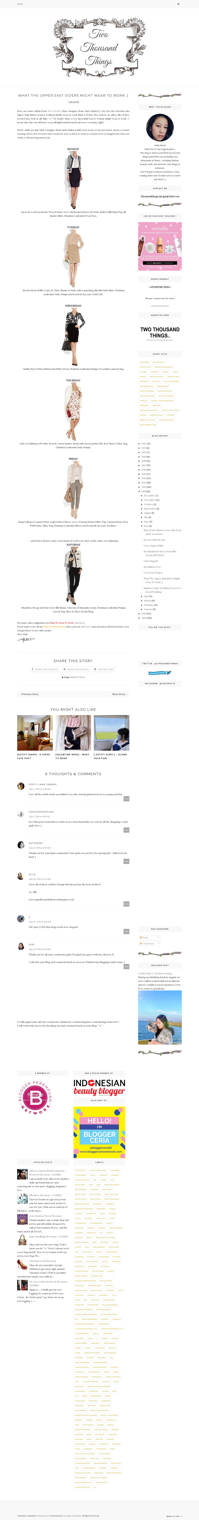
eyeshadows (104, 1257)
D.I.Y (101, 1233)
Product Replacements (149, 410)
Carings (112, 1209)
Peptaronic (79, 1405)
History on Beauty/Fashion (86, 1314)
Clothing (143, 372)
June (146, 521)
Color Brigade (151, 561)
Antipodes (115, 1175)
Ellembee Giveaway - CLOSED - (46, 1195)
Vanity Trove (116, 1463)
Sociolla (92, 1444)
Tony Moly (107, 1458)
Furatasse (110, 1290)
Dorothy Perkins (82, 1242)
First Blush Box (106, 1281)
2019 (143, 456)
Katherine (36, 843)
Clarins (112, 1218)
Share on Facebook (46, 669)
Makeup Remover (100, 1367)
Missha (116, 1372)
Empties (165, 372)
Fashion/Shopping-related (85, 1281)
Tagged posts (101, 1449)
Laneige (88, 1348)
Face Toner (92, 1266)
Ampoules (103, 1175)
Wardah (114, 1468)
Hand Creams (93, 1305)
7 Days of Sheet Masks (97, 1170)
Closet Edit (79, 1228)
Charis (102, 1213)
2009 (144, 618)
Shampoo (115, 1430)
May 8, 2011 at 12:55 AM (40, 848)
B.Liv (112, 1180)
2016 (143, 469)
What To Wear (77, 677)
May (146, 526)
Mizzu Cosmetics (81, 1377)
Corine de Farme (115, 1228)
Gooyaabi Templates (72, 1515)
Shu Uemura (100, 1434)
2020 (143, 452)
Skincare (170, 415)
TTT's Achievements (82, 1463)
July (146, 517)
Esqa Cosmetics (99, 1247)
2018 (143, 461)
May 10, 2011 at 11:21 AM (40, 879)
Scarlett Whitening (83, 1430)
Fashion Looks (96, 1276)
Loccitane (79, 1357)
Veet (77, 1468)
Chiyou (78, 1218)
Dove (94, 1242)
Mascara (114, 1367)
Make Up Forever (82, 1367)
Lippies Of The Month (92, 1353)
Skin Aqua (113, 1434)
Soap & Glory (80, 1444)
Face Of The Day (92, 1261)
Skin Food (79, 1439)
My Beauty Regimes (166, 396)
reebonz (78, 1420)
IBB (76, 1319)
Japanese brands (146, 386)
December (149, 495)
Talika (112, 1449)
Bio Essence (97, 1204)
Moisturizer (97, 1377)
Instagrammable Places (84, 1324)
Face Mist (78, 1261)
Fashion (143, 376)
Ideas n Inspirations (89, 1319)
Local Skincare (110, 1353)
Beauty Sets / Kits (111, 1194)
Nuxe (114, 1391)
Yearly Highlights (82, 1487)
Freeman (109, 1285)
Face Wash (105, 1266)
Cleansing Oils (80, 1223)
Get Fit (120, 1290)
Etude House (87, 1252)
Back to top (173, 1516)
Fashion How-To (81, 1276)
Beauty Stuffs (145, 367)
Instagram (116, 1319)
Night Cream (80, 1391)
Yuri (32, 944)
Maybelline (79, 1372)
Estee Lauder (114, 1247)
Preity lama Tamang (43, 784)
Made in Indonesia (147, 391)
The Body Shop (104, 1454)
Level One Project (153, 572)
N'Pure (116, 1381)
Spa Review (104, 1444)
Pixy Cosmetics (80, 1410)
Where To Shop (101, 1482)
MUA (77, 1381)
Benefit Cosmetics (82, 1204)
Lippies (77, 1353)
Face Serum (79, 1266)
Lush (111, 1357)
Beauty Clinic (80, 1194)
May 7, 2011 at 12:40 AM (39, 789)
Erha (87, 1247)
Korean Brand (163, 386)
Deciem (89, 1237)
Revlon (99, 1420)
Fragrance (79, 1285)
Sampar (100, 1425)
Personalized (105, 1405)
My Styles (143, 401)
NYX (76, 1396)
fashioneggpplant (41, 811)
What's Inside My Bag (148, 425)
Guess (77, 1300)
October (148, 504)
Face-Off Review (81, 1271)
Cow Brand (91, 1233)
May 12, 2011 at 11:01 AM (40, 921)
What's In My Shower (98, 1478)
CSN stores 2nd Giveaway (42, 1261)
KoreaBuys (95, 1343)
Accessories (144, 362)
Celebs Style (91, 1213)
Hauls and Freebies (171, 381)
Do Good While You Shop (105, 1237)
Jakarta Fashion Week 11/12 (112, 1329)
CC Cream (78, 1213)
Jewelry (96, 1333)
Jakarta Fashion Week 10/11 (86, 1329)
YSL (95, 1487)
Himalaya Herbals (103, 1309)
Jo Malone (79, 1338)
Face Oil (105, 1261)
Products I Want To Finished (86, 1415)
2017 (143, 465)
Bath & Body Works (111, 1185)
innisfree (105, 1319)
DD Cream (79, 1237)
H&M (85, 1300)
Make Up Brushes (165, 391)
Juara (89, 1338)
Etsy (77, 1252)
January (148, 609)
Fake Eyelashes (98, 1271)
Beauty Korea (95, 1194)
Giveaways (144, 381)
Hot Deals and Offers (109, 1314)
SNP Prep (110, 1439)
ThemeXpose (42, 1515)
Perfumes (157, 405)
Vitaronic (103, 1468)
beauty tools (95, 1199)
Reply (126, 799)
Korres (78, 1348)
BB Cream (94, 1189)
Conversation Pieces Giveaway (45, 1216)
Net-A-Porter (54, 111)
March (147, 600)
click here (80, 623)
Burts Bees (101, 1209)
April (146, 596)
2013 (143, 482)
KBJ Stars (114, 1338)
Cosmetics (155, 372)
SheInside (79, 1434)
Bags (91, 1185)
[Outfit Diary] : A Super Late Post (33, 756)
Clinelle (109, 1223)
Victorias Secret (89, 1468)
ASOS (94, 1180)
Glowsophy (103, 1295)
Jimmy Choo (108, 1333)
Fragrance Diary (157, 376)
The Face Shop (80, 1458)
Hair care (156, 381)
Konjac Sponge (81, 1343)
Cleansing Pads (96, 1223)
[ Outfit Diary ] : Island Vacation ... (110, 756)
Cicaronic (89, 1218)
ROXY (77, 1425)
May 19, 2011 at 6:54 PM (40, 949)
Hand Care (79, 1305)
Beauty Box (106, 1189)
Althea (92, 1175)
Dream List (104, 1242)
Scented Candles (156, 415)
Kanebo (104, 1338)
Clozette (101, 1228)
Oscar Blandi (96, 1396)
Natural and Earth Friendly (162, 401)
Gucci (114, 1295)
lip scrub (112, 1348)
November (149, 500)
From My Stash (173, 376)
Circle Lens (100, 1218)
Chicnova (112, 1213)
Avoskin (103, 1180)
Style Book (116, 1444)
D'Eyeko (109, 1233)
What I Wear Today (166, 420)
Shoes (89, 1434)
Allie (32, 874)
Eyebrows (79, 1257)
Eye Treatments (112, 1252)
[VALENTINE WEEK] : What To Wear (73, 756)
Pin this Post (106, 669)
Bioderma (110, 1204)
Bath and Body (158, 362)
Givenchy (91, 1295)
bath (98, 1185)
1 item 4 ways (80, 1170)
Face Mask (117, 1257)
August (147, 513)
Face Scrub (116, 1261)
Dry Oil (115, 1242)
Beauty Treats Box (112, 1199)
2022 (143, 443)
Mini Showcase (94, 1372)
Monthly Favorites (147, 396)
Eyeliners (91, 1257)
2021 (143, 448)
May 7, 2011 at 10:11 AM (39, 816)
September (150, 508)
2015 (143, 474)
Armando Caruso (82, 1180)
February (149, 605)
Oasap (84, 1396)
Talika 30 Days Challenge (85, 1454)
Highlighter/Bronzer (84, 1309)
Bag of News (80, 1185)
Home (20, 4)
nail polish (79, 1386)
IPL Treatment (103, 1324)
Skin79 (89, 1439)
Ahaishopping (80, 1175)
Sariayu (110, 1425)
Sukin (77, 1449)
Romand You (111, 1420)
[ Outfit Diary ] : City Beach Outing (155, 973)
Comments (148, 943)
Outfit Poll (93, 1401)
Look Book (101, 1357)
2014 (143, 478)
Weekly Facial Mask (147, 420)
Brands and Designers (163, 367)
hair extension (109, 1300)
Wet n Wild (99, 1473)
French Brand (81, 1290)
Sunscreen (88, 1449)
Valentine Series (100, 1463)
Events (175, 372)
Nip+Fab (105, 1391)
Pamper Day (144, 405)
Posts (145, 937)
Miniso (106, 1372)
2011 (143, 491)
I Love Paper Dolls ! (154, 545)
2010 (143, 613)
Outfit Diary (80, 1401)
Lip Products (100, 1348)
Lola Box (90, 1357)
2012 (143, 487)
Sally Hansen (88, 1425)
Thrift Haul (94, 1458)
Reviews (143, 415)
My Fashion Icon (152, 567)
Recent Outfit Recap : (155, 539)
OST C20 (107, 1396)
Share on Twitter (78, 669)
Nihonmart (93, 1391)
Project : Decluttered (170, 410)
